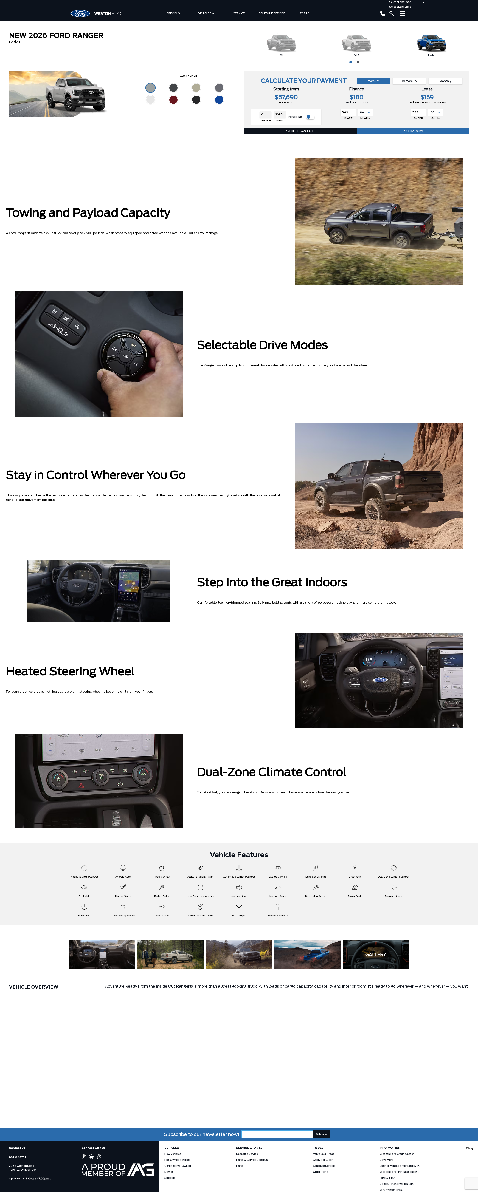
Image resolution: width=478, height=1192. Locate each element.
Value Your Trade (323, 1154)
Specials (173, 13)
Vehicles (204, 13)
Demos (169, 1172)
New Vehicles (172, 1154)
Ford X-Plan (387, 1178)
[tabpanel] (281, 44)
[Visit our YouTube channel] (90, 1156)
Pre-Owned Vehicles (177, 1160)
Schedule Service (272, 13)
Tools (318, 1148)
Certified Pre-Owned (177, 1166)
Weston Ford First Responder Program (400, 1172)
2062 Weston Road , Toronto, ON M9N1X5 (22, 1168)
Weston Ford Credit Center (397, 1154)
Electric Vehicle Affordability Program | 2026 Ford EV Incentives (400, 1166)
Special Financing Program (397, 1184)
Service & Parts (249, 1148)
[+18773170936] (382, 13)
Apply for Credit (323, 1160)
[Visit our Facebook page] (84, 1156)
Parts (304, 13)
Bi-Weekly (409, 81)
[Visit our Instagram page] (97, 1156)
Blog (469, 1148)
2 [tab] (357, 61)
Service (239, 13)
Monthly (445, 81)
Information (390, 1148)
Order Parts (320, 1172)
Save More (386, 1160)
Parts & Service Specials (252, 1160)
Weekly (373, 81)
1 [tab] (350, 61)
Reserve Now (413, 131)
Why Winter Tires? (391, 1190)
